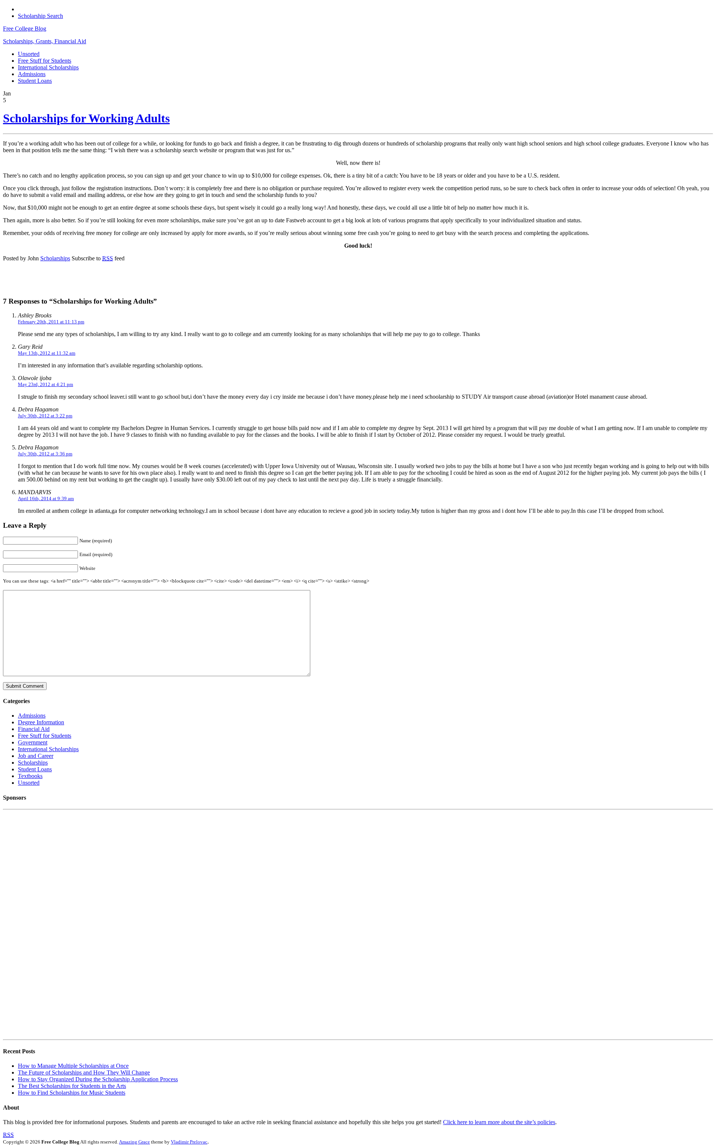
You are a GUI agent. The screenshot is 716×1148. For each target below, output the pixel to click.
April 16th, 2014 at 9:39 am (46, 498)
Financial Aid (34, 729)
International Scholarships (48, 67)
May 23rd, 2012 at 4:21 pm (45, 384)
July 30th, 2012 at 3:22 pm (45, 415)
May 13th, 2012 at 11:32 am (46, 353)
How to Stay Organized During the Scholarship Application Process (98, 1079)
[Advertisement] (101, 279)
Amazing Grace (134, 1142)
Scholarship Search (40, 16)
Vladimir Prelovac (189, 1142)
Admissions (31, 74)
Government (32, 742)
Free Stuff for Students (44, 60)
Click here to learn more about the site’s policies (499, 1122)
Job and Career (35, 756)
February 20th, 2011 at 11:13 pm (51, 321)
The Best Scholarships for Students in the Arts (72, 1086)
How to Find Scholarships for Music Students (71, 1092)
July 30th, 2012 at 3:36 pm (45, 454)
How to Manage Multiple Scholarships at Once (73, 1066)
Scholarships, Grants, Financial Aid (44, 41)
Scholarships (55, 258)
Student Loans (35, 81)
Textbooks (30, 776)
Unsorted (29, 54)
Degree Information (41, 722)
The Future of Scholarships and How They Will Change (84, 1072)
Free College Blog (24, 28)
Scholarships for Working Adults (86, 118)
